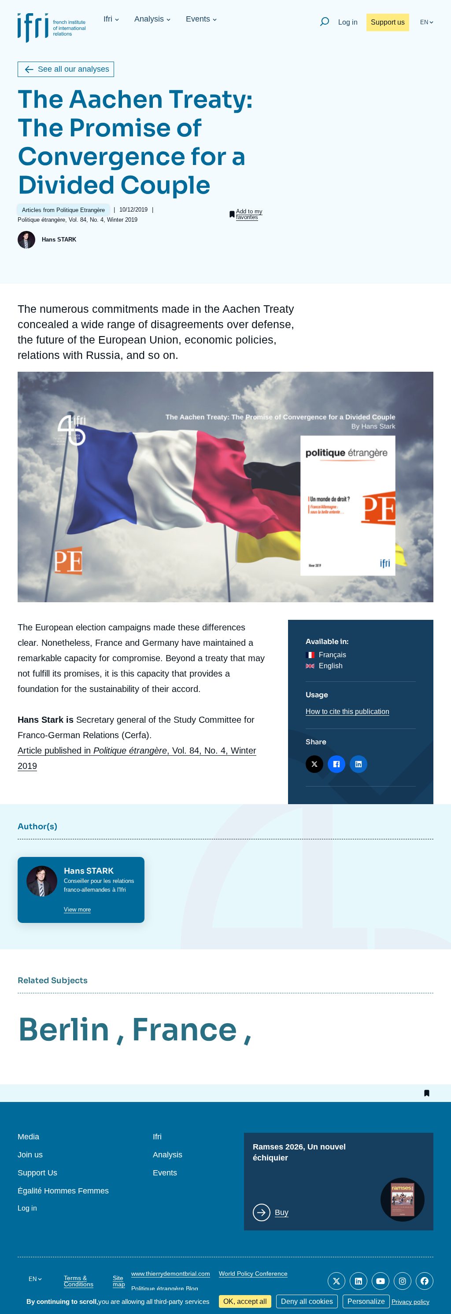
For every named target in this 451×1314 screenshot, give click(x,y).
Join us (30, 1155)
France (184, 1029)
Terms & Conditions (78, 1281)
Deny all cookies (307, 1301)
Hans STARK (59, 239)
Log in (348, 22)
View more (77, 909)
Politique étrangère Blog (164, 1288)
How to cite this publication (347, 711)
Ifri (108, 19)
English (331, 666)
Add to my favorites (249, 214)
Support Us (37, 1173)
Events (198, 19)
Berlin (64, 1029)
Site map (119, 1281)
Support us (388, 22)
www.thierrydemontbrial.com (170, 1273)
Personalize (366, 1301)
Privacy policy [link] (410, 1301)
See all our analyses (73, 69)
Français (332, 655)
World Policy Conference (253, 1273)
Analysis (149, 19)
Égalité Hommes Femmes (63, 1191)
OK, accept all (245, 1301)
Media (28, 1137)
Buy (281, 1212)
